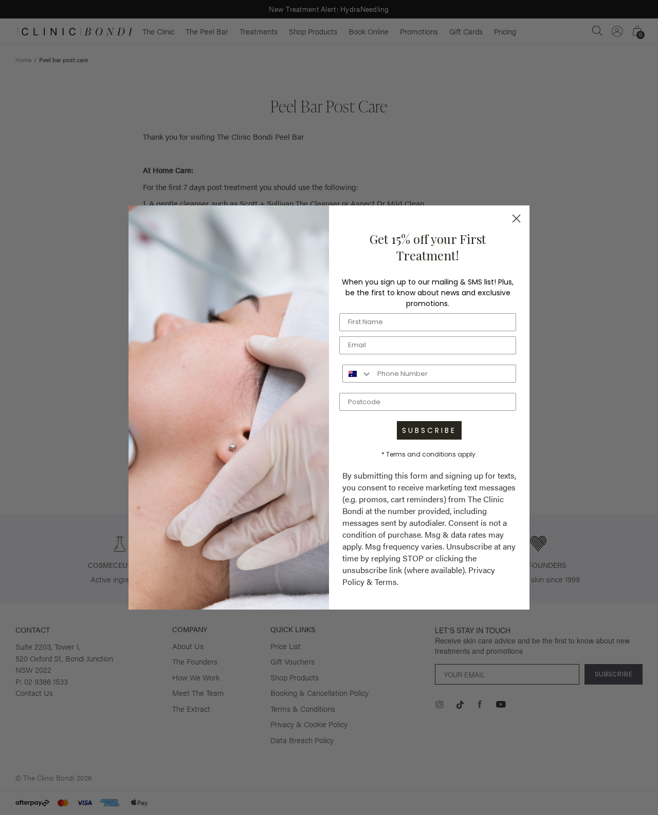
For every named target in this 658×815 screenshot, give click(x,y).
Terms (386, 581)
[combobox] (357, 373)
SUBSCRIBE (429, 430)
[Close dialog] (516, 219)
